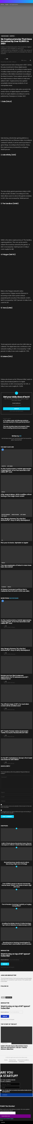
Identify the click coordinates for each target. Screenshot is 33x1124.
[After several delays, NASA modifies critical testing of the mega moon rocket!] (16, 484)
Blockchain (14, 598)
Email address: (16, 403)
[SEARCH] (31, 1)
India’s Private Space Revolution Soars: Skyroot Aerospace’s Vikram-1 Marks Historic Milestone (16, 844)
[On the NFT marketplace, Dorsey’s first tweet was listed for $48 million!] (16, 747)
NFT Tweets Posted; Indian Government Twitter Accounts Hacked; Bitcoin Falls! (14, 732)
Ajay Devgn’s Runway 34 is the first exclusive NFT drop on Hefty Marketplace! (15, 519)
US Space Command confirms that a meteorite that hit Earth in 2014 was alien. (15, 590)
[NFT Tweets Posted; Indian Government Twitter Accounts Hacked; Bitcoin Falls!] (16, 720)
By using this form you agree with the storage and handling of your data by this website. (16, 812)
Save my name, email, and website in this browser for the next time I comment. (16, 806)
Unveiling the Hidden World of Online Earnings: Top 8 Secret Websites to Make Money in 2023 (16, 924)
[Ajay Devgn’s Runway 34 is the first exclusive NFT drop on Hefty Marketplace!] (16, 508)
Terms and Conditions (23, 1060)
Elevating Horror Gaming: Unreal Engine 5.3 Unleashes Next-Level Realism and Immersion (16, 943)
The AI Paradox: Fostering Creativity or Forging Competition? (16, 905)
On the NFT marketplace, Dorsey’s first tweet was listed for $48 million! (16, 759)
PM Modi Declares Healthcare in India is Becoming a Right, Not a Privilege (16, 863)
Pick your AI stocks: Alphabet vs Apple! (14, 543)
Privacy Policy (12, 1060)
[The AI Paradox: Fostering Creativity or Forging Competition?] (16, 896)
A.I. (2, 540)
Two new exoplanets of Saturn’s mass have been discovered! (16, 566)
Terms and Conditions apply (6, 1118)
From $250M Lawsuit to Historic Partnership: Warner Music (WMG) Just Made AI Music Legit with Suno (16, 885)
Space (3, 492)
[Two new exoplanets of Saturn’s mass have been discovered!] (16, 555)
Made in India (15, 514)
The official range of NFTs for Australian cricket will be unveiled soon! (15, 705)
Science (4, 587)
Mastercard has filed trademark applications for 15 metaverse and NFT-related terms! (15, 677)
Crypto (4, 466)
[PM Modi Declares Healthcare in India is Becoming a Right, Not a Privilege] (16, 854)
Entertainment (6, 514)
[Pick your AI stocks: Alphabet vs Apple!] (16, 532)
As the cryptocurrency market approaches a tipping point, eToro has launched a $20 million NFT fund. (16, 470)
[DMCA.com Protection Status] (6, 998)
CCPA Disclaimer (13, 1061)
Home (5, 1060)
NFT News (10, 466)
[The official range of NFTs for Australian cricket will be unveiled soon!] (16, 693)
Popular (3, 449)
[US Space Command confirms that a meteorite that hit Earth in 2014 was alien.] (16, 579)
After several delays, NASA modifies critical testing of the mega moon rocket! (16, 495)
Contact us (21, 1061)
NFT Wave (4, 516)
